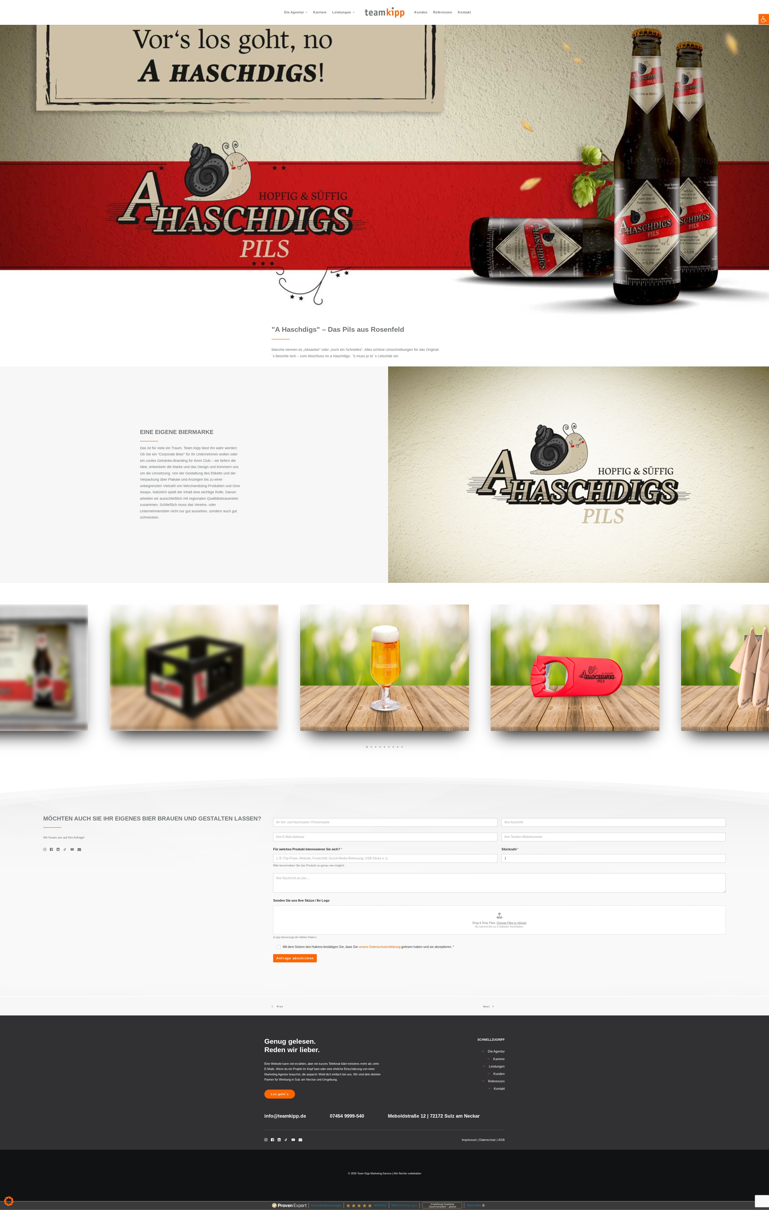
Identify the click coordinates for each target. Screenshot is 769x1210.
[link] (764, 19)
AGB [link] (501, 1139)
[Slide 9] (402, 747)
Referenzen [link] (442, 12)
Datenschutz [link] (487, 1139)
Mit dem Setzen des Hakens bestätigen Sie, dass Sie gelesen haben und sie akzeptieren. (368, 947)
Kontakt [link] (464, 12)
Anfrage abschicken (295, 958)
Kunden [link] (421, 12)
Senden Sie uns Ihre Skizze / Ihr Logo (301, 900)
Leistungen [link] (341, 12)
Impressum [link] (469, 1139)
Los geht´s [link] (280, 1094)
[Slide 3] (375, 747)
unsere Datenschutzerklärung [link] (380, 947)
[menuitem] (295, 12)
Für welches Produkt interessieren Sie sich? (307, 849)
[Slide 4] (380, 747)
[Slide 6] (389, 747)
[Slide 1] (367, 747)
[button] (9, 1201)
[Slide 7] (393, 747)
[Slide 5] (384, 747)
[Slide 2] (371, 747)
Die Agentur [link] (294, 12)
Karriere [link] (320, 12)
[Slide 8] (398, 747)
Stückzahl (509, 849)
